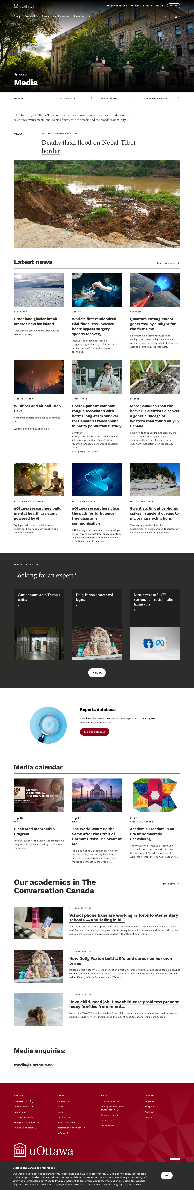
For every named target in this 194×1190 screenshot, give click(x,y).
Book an (108, 1125)
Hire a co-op (24, 1117)
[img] (24, 6)
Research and (69, 1127)
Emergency (24, 1122)
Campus (108, 1101)
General (21, 1106)
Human (66, 1122)
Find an (21, 1112)
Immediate (23, 1127)
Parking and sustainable (112, 1108)
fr (165, 17)
